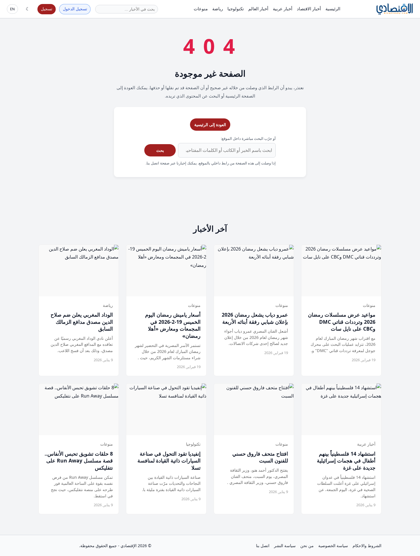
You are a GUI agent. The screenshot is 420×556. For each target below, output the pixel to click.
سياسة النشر (285, 545)
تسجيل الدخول (75, 8)
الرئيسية (332, 8)
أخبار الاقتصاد (309, 8)
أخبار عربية (282, 8)
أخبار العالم (258, 8)
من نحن (307, 545)
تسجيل (46, 8)
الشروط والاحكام (367, 545)
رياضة (217, 8)
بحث (160, 150)
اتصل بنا (262, 545)
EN (12, 8)
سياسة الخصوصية (333, 545)
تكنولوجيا (235, 8)
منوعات (201, 8)
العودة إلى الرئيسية (210, 124)
